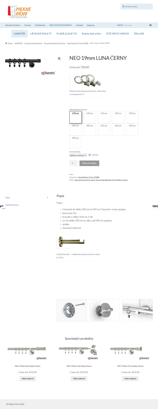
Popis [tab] (7, 197)
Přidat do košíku (89, 163)
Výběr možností (28, 378)
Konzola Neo (74, 151)
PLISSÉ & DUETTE (67, 33)
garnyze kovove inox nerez (85, 180)
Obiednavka (40, 25)
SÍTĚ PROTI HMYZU (117, 33)
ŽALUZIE (139, 33)
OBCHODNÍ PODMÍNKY (60, 25)
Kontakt (79, 25)
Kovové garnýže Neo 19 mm (54, 43)
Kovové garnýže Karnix (33, 43)
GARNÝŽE (19, 33)
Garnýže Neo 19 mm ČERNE (77, 43)
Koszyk (27, 25)
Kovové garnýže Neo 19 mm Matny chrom (112, 180)
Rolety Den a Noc (91, 33)
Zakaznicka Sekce (12, 25)
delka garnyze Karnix (78, 109)
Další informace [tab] (12, 205)
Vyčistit (95, 155)
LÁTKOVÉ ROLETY (41, 33)
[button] (59, 58)
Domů (10, 43)
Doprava (90, 25)
